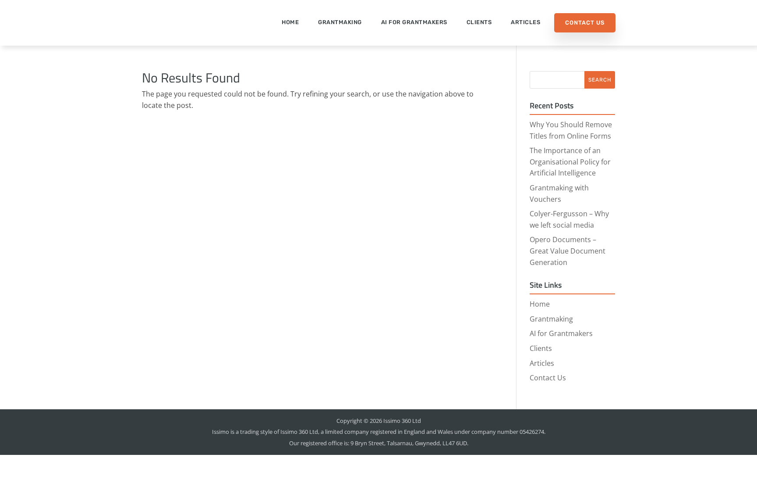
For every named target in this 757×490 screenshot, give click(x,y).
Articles (525, 22)
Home (290, 22)
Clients (479, 22)
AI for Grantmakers (414, 22)
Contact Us (585, 22)
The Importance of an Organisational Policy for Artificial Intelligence (570, 162)
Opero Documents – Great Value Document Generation (567, 251)
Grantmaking (340, 22)
